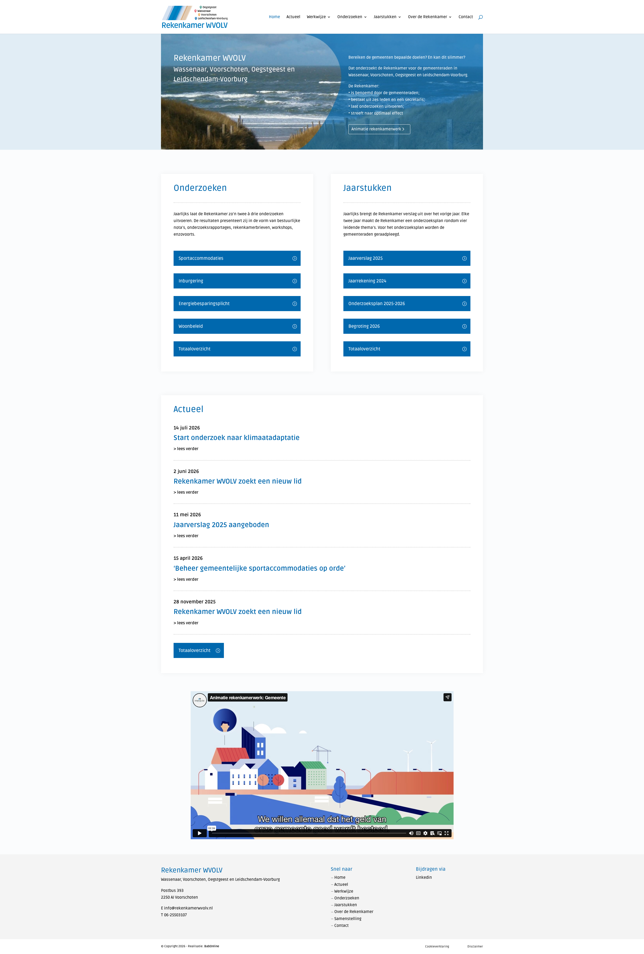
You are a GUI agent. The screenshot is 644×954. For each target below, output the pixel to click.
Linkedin (424, 877)
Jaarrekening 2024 (367, 281)
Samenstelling (347, 918)
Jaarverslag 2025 (365, 258)
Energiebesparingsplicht (204, 303)
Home (274, 17)
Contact (466, 17)
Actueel (293, 17)
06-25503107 (175, 915)
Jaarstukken (385, 17)
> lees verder (186, 448)
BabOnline (211, 946)
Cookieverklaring (437, 946)
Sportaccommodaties (201, 258)
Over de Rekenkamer (427, 17)
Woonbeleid (191, 326)
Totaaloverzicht (195, 349)
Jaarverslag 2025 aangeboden (221, 525)
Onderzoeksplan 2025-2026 (376, 303)
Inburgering (191, 281)
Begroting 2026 (364, 326)
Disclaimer (475, 946)
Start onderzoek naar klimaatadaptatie (237, 438)
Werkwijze (316, 17)
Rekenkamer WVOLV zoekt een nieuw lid (238, 481)
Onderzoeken (349, 17)
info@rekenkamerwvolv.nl (188, 908)
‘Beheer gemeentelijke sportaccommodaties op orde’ (259, 568)
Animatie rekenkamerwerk (376, 129)
